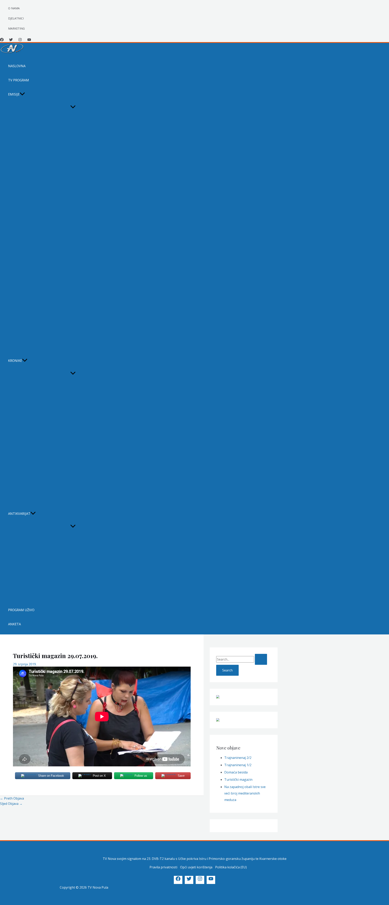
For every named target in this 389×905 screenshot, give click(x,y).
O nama (14, 8)
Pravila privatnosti (163, 867)
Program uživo (21, 610)
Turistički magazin (238, 779)
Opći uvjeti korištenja (196, 867)
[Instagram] (20, 40)
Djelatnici (16, 18)
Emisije (14, 94)
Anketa (14, 624)
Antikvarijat (19, 513)
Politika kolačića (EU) (231, 867)
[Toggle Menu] (73, 107)
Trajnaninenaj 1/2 (237, 765)
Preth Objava (12, 798)
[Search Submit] (261, 659)
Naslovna (17, 66)
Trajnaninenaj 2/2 (237, 757)
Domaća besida (236, 772)
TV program (18, 80)
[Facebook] (2, 40)
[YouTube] (29, 40)
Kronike (15, 360)
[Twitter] (11, 40)
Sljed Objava (11, 803)
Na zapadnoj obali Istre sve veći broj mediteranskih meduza (245, 793)
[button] (22, 94)
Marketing (16, 28)
